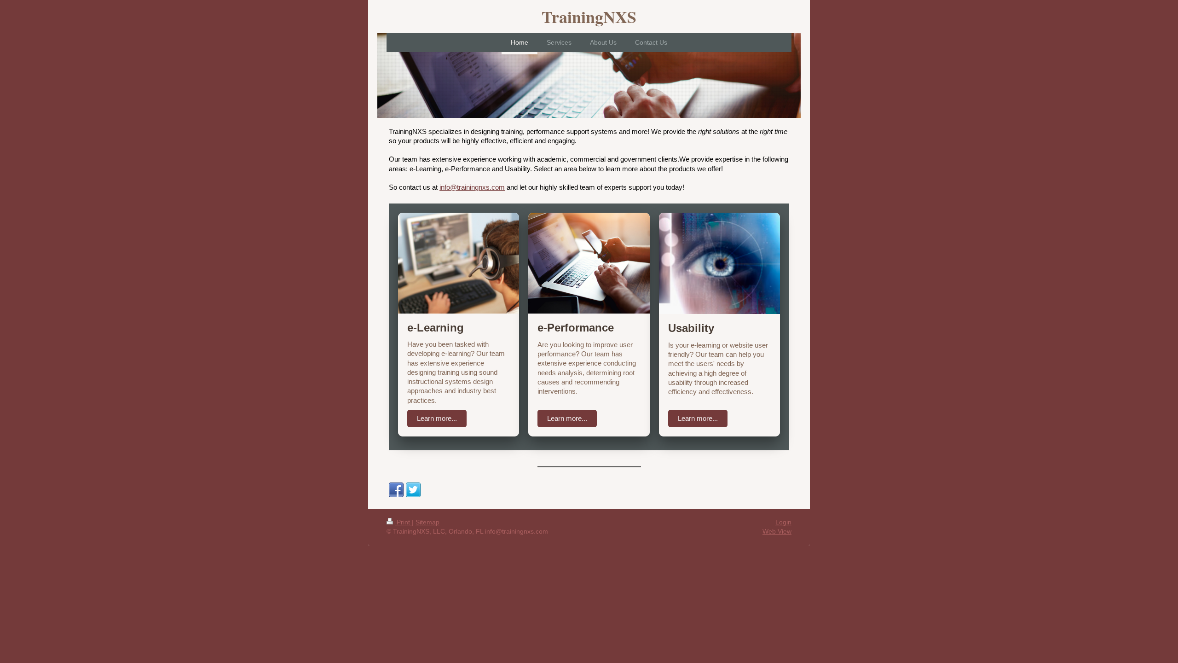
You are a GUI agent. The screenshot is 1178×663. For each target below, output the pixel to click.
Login (783, 522)
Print (403, 522)
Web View (776, 531)
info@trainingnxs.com (472, 187)
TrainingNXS (589, 17)
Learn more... (437, 418)
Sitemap (427, 522)
